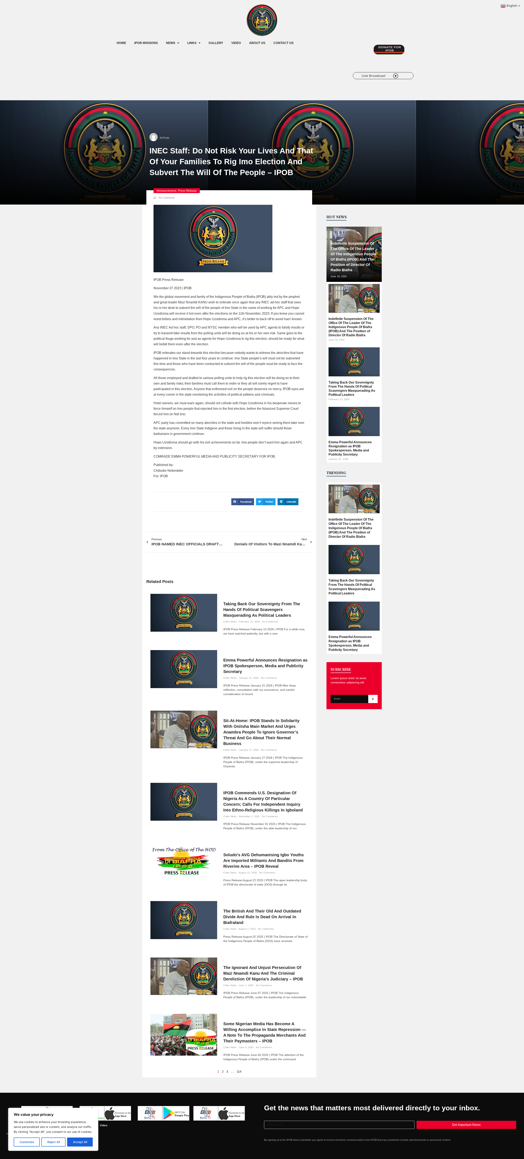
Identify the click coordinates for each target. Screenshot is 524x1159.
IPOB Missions (146, 43)
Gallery (216, 43)
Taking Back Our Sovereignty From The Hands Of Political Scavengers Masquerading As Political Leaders (261, 610)
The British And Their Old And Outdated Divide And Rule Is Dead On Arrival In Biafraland (262, 917)
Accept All (80, 1142)
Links (191, 43)
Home (121, 43)
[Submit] (373, 699)
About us (257, 43)
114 (239, 1071)
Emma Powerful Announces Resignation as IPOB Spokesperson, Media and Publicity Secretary (265, 666)
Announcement (166, 190)
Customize (27, 1142)
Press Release (187, 190)
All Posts (164, 138)
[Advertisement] (187, 81)
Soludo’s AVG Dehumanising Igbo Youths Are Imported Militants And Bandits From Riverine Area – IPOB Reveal (263, 861)
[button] (242, 501)
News (170, 43)
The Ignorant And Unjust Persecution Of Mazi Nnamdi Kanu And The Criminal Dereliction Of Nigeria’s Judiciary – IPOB (263, 973)
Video (236, 43)
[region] (53, 1129)
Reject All (53, 1142)
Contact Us (283, 43)
